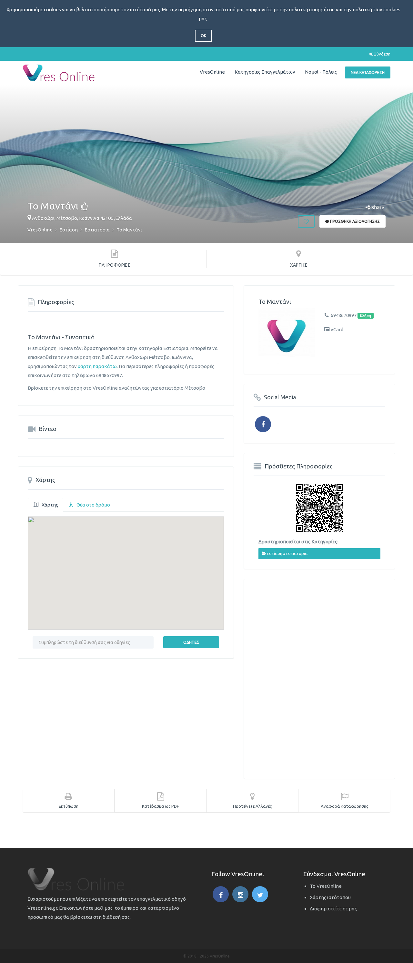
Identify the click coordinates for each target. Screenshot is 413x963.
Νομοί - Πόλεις (321, 72)
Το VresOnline (326, 886)
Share (377, 207)
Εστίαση (274, 553)
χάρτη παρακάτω (97, 366)
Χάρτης (50, 504)
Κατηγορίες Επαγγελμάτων (265, 72)
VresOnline (212, 72)
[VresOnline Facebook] (221, 894)
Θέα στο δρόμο (93, 504)
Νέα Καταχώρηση (368, 72)
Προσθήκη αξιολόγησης (354, 221)
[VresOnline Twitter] (260, 894)
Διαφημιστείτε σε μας (333, 908)
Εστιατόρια (296, 553)
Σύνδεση (381, 54)
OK (203, 36)
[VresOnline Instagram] (240, 894)
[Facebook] (263, 424)
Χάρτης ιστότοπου (330, 897)
